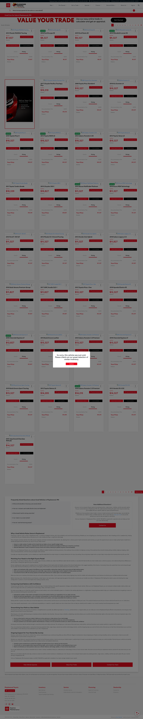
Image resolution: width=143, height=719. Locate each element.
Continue (71, 364)
